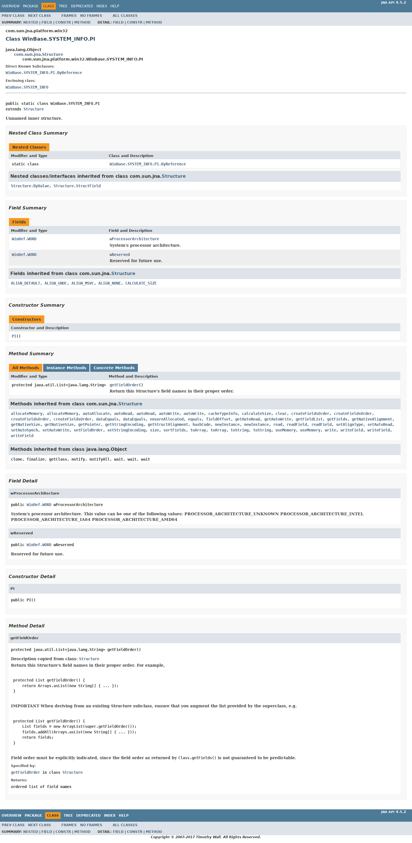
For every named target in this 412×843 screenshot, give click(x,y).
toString (240, 430)
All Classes (125, 16)
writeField (352, 430)
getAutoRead (247, 419)
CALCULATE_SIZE (141, 283)
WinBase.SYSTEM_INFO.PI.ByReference (44, 72)
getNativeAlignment (372, 419)
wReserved (120, 254)
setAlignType (349, 424)
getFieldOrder (124, 385)
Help (114, 6)
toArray (198, 430)
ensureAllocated (167, 419)
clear (281, 413)
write (330, 430)
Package (30, 6)
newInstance (227, 424)
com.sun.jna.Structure (38, 54)
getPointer (89, 424)
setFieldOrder (88, 430)
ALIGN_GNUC (56, 283)
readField (297, 424)
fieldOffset (218, 419)
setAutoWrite (55, 430)
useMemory (286, 430)
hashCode (201, 424)
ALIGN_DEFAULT (25, 283)
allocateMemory (26, 413)
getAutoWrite (277, 419)
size (154, 430)
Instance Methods (66, 368)
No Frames (91, 16)
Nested (30, 22)
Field (46, 22)
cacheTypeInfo (222, 413)
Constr (63, 22)
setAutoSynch (24, 430)
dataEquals (107, 419)
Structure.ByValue (30, 186)
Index (101, 6)
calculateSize (256, 413)
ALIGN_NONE (109, 283)
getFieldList (309, 419)
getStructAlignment (168, 424)
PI (14, 336)
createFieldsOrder (310, 413)
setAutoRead (379, 424)
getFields (337, 419)
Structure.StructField (77, 186)
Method (82, 22)
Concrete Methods (114, 368)
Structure (34, 109)
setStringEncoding (126, 430)
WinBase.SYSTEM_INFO (27, 87)
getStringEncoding (124, 424)
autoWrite (169, 413)
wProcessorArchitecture (134, 239)
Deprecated (82, 6)
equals (195, 419)
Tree (63, 6)
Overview (11, 6)
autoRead (123, 413)
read (277, 424)
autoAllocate (96, 413)
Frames (69, 16)
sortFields (174, 430)
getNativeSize (25, 424)
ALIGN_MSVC (82, 283)
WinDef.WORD (24, 239)
